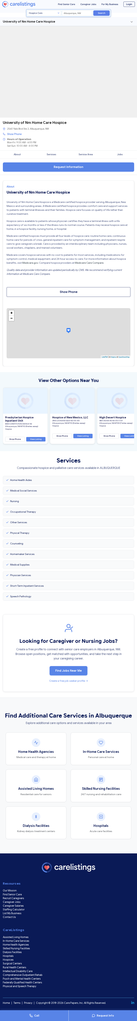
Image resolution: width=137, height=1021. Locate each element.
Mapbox (113, 357)
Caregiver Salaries (13, 905)
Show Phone (14, 134)
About (17, 154)
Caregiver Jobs (88, 4)
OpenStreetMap (124, 357)
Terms (17, 1003)
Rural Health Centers (14, 967)
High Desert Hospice (112, 417)
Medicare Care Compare (89, 262)
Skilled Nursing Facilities (16, 948)
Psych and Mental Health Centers (22, 978)
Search (101, 13)
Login (129, 4)
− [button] (11, 318)
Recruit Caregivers (13, 898)
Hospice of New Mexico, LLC (70, 417)
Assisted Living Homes (16, 937)
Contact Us (9, 917)
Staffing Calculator (14, 909)
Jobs (120, 154)
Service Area (86, 154)
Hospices (8, 959)
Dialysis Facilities (12, 952)
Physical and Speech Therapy (19, 986)
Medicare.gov (30, 262)
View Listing (36, 439)
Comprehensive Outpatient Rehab (22, 975)
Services (51, 154)
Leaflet (105, 357)
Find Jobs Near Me (68, 671)
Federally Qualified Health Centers (22, 982)
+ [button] (11, 312)
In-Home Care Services (16, 940)
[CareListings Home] (24, 4)
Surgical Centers (12, 963)
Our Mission (10, 890)
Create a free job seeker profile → (68, 680)
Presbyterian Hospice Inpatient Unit (19, 419)
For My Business (110, 4)
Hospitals (8, 956)
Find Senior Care (66, 4)
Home (6, 1003)
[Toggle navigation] (131, 21)
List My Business (12, 913)
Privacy (28, 1003)
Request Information (68, 167)
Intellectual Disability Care (17, 971)
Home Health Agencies (16, 944)
